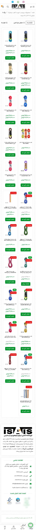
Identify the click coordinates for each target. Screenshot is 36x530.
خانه (33, 13)
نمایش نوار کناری (18, 23)
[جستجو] (8, 7)
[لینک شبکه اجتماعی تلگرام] (12, 2)
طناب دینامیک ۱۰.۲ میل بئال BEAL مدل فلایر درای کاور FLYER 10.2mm (26, 208)
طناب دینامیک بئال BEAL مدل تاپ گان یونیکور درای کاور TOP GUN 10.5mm (25, 272)
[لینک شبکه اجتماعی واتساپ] (18, 2)
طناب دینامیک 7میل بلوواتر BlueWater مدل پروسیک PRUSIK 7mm (10, 208)
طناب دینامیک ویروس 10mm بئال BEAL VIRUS (10, 175)
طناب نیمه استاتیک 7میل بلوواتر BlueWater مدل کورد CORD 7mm (10, 369)
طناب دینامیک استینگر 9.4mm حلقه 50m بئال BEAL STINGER (10, 240)
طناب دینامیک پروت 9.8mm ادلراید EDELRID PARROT (10, 78)
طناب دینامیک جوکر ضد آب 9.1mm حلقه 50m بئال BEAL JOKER (10, 337)
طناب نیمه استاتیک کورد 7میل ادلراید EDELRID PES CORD (25, 401)
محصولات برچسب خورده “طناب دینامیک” (18, 13)
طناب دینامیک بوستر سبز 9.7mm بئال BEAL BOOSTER (26, 337)
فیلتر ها (3, 23)
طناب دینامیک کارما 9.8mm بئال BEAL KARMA (26, 143)
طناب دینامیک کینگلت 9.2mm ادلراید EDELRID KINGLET (10, 143)
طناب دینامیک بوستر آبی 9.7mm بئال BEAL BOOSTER (10, 304)
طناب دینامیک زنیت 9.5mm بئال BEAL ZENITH (25, 369)
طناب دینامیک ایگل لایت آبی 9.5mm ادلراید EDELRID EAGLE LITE (25, 46)
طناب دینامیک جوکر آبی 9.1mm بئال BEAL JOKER (26, 110)
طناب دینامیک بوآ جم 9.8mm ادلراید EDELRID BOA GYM (25, 304)
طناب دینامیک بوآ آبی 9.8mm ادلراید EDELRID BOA (10, 46)
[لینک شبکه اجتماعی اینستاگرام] (23, 2)
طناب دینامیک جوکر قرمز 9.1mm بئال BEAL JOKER (10, 110)
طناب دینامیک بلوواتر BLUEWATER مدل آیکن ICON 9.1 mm (10, 272)
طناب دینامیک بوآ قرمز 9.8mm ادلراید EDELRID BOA (25, 78)
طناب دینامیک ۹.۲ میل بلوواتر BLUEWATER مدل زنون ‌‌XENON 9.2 (26, 240)
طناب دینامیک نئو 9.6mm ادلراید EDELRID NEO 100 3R (26, 175)
